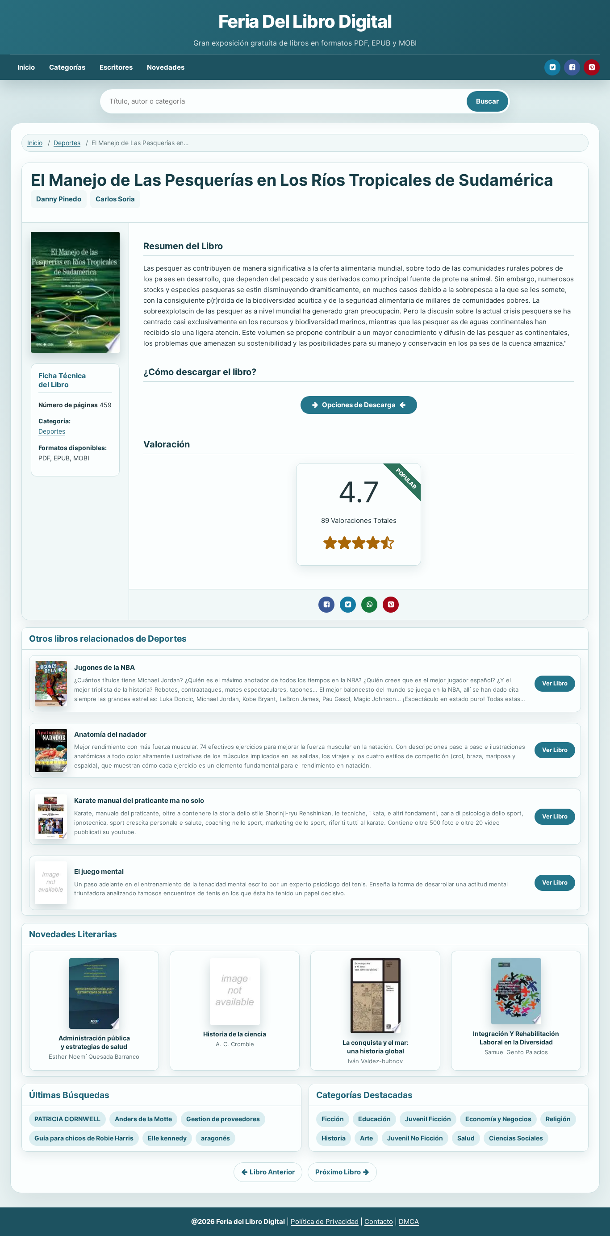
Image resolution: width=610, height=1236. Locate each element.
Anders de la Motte (143, 1119)
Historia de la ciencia (234, 1034)
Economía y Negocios (498, 1119)
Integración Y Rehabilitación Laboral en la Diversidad (516, 1038)
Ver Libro (555, 683)
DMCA (409, 1221)
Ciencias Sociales (516, 1138)
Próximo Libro (338, 1172)
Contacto (378, 1221)
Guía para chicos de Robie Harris (84, 1138)
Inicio (26, 67)
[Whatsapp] (369, 605)
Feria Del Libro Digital (304, 21)
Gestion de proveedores (223, 1119)
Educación (374, 1119)
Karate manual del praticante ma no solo (139, 800)
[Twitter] (552, 67)
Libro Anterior (272, 1172)
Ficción (333, 1119)
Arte (366, 1138)
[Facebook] (572, 67)
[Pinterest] (592, 67)
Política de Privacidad (325, 1221)
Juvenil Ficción (428, 1119)
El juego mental (99, 871)
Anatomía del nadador (110, 734)
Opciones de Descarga (359, 405)
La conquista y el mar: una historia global (376, 1047)
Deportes (67, 142)
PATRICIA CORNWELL (67, 1119)
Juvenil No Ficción (415, 1138)
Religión (558, 1119)
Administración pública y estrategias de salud (94, 1042)
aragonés (215, 1138)
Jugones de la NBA (104, 667)
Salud (466, 1138)
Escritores (116, 67)
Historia (334, 1138)
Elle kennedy (167, 1138)
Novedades (165, 67)
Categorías (67, 67)
